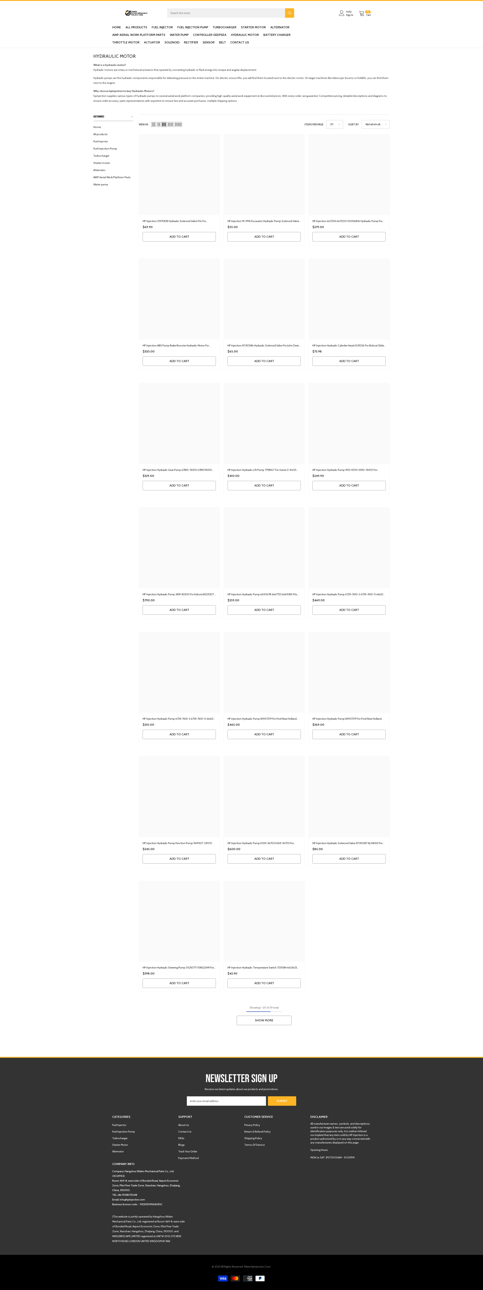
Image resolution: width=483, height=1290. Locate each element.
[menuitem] (113, 127)
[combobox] (226, 13)
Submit (282, 1101)
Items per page (314, 124)
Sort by (353, 124)
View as (143, 124)
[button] (153, 124)
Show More (264, 1020)
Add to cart (179, 236)
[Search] (230, 13)
